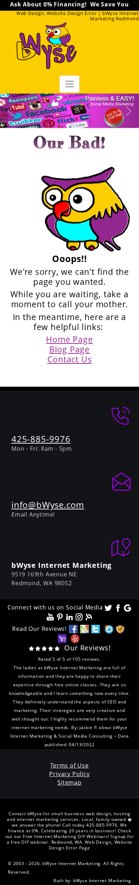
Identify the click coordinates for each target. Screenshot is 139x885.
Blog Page (69, 349)
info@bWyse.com (47, 504)
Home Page (69, 339)
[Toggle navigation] (69, 84)
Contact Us (69, 359)
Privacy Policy (69, 774)
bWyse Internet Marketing (102, 881)
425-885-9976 (41, 439)
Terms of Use (69, 765)
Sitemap (69, 782)
